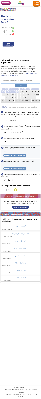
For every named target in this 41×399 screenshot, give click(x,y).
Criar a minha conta (20, 207)
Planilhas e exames (25, 394)
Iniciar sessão (36, 3)
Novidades (21, 392)
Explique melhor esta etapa (14, 155)
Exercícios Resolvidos (16, 107)
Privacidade (15, 389)
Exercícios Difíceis (31, 107)
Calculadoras (8, 394)
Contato (34, 389)
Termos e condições (25, 389)
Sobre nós (8, 389)
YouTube (34, 394)
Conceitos (5, 3)
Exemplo (5, 107)
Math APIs (21, 397)
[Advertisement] (20, 306)
